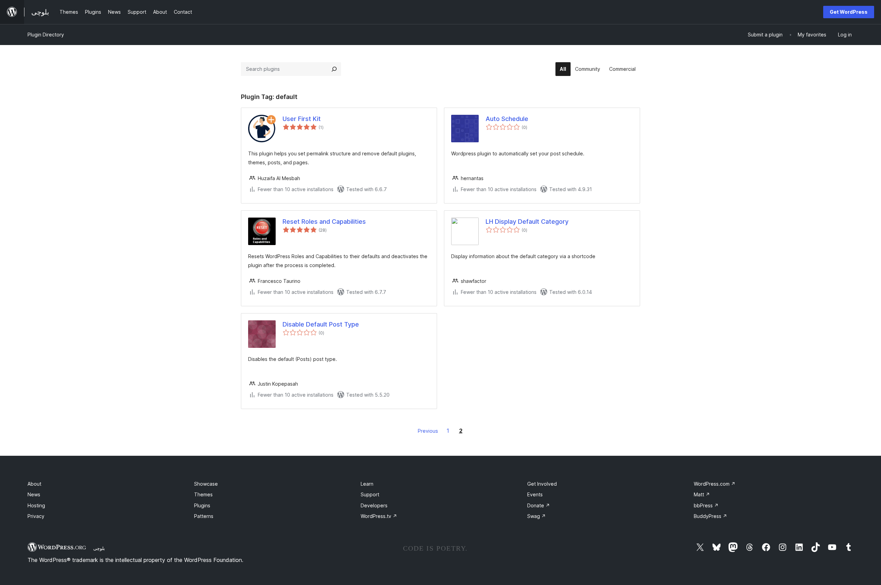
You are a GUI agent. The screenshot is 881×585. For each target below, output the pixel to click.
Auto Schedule (507, 118)
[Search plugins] (334, 69)
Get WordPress (849, 12)
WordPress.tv (379, 516)
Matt (702, 494)
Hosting (36, 505)
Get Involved (542, 484)
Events (535, 494)
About (34, 484)
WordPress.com (714, 484)
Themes (203, 494)
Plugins (202, 505)
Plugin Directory (46, 34)
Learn (367, 484)
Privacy (36, 516)
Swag (536, 516)
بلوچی (99, 548)
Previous (428, 431)
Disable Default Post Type (321, 324)
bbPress (706, 505)
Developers (374, 505)
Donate (538, 505)
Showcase (206, 484)
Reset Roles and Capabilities (324, 221)
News (34, 494)
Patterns (203, 516)
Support (370, 494)
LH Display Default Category (527, 221)
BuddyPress (710, 516)
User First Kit (302, 118)
